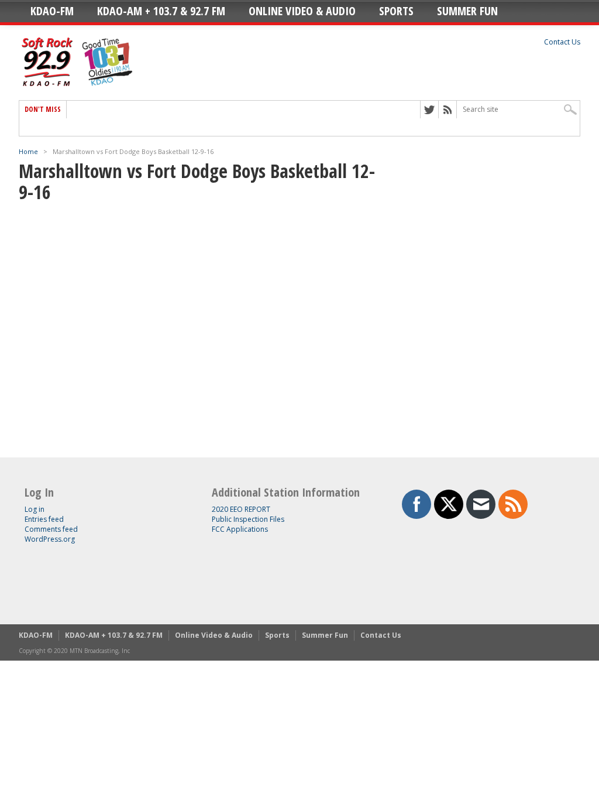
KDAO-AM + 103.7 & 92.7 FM (161, 11)
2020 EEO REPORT (241, 509)
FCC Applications (240, 529)
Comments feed (51, 529)
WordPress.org (50, 539)
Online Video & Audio (302, 11)
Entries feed (44, 519)
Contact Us (562, 42)
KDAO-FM (52, 11)
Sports (396, 11)
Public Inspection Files (248, 519)
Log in (34, 509)
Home (28, 151)
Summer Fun (467, 11)
